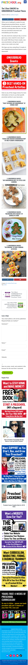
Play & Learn (14, 283)
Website (4, 357)
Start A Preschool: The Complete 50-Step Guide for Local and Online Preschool (14, 440)
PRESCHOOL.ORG (20, 650)
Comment (5, 324)
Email (4, 350)
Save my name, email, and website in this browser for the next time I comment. (14, 367)
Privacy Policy (20, 662)
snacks (5, 284)
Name (4, 343)
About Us (5, 662)
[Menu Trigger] (25, 1)
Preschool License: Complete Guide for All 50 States (14, 505)
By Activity (8, 283)
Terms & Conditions (12, 662)
